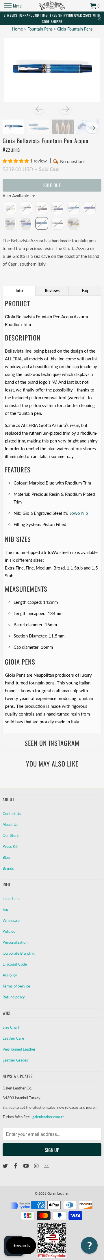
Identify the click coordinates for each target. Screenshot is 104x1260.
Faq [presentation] (85, 290)
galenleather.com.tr (48, 1117)
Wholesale (11, 920)
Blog (6, 857)
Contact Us (12, 813)
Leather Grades (15, 1060)
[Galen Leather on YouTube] (26, 1166)
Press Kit (10, 846)
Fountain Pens (40, 29)
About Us (10, 824)
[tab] (19, 291)
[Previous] (38, 108)
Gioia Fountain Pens (74, 29)
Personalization (15, 942)
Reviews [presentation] (52, 290)
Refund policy (14, 997)
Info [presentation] (19, 290)
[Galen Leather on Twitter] (6, 1166)
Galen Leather (57, 1193)
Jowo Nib (79, 513)
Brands (8, 868)
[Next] (65, 108)
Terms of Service (16, 986)
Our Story (11, 835)
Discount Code (15, 964)
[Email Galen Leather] (47, 1166)
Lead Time (11, 898)
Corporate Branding (19, 953)
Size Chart (11, 1027)
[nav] (13, 6)
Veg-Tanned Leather (19, 1049)
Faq (5, 909)
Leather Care (13, 1038)
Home (17, 29)
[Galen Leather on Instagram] (37, 1166)
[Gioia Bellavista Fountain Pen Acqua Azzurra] (52, 70)
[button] (16, 160)
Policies (9, 931)
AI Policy (10, 975)
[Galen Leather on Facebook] (16, 1166)
